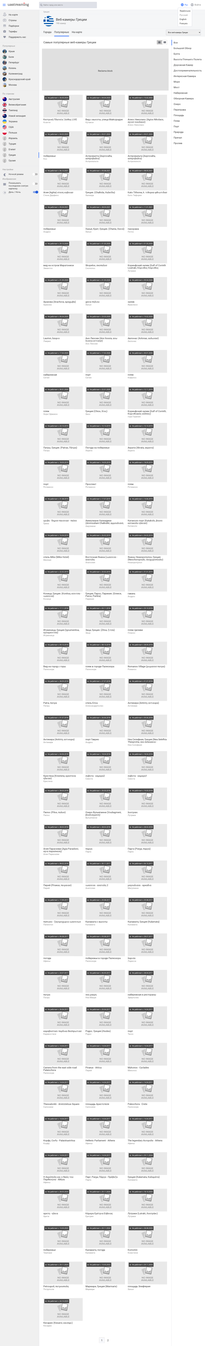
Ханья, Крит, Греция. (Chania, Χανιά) (104, 229)
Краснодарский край (19, 79)
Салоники (48, 1107)
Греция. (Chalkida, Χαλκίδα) (100, 192)
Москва (13, 85)
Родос (88, 1034)
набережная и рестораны (142, 994)
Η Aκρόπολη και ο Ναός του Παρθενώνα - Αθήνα (58, 1178)
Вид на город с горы (54, 666)
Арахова (47, 304)
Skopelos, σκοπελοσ (96, 265)
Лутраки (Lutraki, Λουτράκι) (143, 1213)
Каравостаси (49, 1034)
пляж (131, 374)
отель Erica (91, 703)
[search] (93, 5)
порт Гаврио (92, 739)
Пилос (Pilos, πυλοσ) (54, 812)
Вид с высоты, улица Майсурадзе (104, 119)
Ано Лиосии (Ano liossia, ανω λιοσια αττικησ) (101, 339)
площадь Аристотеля (97, 1104)
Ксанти (46, 122)
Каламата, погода (95, 1250)
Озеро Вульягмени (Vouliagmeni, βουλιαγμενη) (103, 813)
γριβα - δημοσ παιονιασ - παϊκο (60, 520)
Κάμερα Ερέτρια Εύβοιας (99, 1213)
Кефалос (132, 377)
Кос (45, 159)
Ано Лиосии (91, 343)
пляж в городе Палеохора (99, 666)
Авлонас (132, 341)
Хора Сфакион (50, 414)
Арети (46, 1216)
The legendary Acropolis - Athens (145, 1140)
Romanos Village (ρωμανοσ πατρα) (146, 666)
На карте (13, 14)
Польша (13, 132)
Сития (46, 377)
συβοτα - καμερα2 (95, 776)
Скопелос (90, 268)
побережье (49, 156)
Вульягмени (91, 817)
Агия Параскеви (51, 854)
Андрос (47, 232)
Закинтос (48, 268)
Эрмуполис (133, 997)
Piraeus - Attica (93, 1067)
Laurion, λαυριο (51, 338)
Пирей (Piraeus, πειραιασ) (57, 885)
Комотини (133, 1253)
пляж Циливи (135, 630)
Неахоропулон (135, 562)
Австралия (14, 99)
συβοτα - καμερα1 (137, 776)
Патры (46, 450)
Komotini (132, 1250)
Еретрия (89, 1216)
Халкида (89, 195)
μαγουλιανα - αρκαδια (139, 885)
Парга (88, 851)
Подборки (14, 26)
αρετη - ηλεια (50, 1213)
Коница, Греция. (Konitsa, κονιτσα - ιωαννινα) (62, 594)
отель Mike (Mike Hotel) (56, 557)
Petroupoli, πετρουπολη (56, 1286)
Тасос (130, 1034)
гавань (131, 593)
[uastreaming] (17, 4)
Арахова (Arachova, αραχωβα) (59, 302)
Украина (13, 121)
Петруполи (48, 1289)
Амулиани (90, 526)
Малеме (47, 560)
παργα (88, 849)
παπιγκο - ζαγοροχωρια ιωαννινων (62, 921)
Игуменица (48, 635)
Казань (12, 68)
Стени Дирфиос (51, 195)
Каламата (90, 924)
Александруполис (94, 706)
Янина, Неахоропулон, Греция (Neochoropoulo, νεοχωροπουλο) (145, 558)
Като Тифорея (135, 195)
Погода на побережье (97, 447)
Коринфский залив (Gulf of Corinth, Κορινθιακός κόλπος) (147, 412)
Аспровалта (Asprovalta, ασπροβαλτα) (98, 157)
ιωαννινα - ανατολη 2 (96, 885)
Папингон (48, 924)
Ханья (88, 232)
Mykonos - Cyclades (138, 1067)
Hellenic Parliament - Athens (100, 1140)
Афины (46, 961)
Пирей (46, 888)
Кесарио (47, 1325)
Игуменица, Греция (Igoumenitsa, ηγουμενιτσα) (61, 631)
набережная (50, 374)
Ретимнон (48, 487)
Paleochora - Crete (137, 1104)
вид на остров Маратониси (58, 265)
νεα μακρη (91, 994)
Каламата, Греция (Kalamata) (144, 921)
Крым (12, 51)
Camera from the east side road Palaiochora (60, 1068)
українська (185, 11)
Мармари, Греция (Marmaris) (101, 1286)
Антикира (132, 706)
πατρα (46, 994)
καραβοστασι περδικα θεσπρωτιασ (62, 1031)
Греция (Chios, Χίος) (96, 411)
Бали (11, 57)
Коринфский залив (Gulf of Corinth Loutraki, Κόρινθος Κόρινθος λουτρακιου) (147, 266)
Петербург (14, 62)
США (11, 127)
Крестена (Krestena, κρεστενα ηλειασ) (59, 777)
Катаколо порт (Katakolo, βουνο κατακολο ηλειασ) (145, 521)
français (184, 23)
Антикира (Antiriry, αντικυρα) (143, 703)
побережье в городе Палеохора (103, 958)
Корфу (46, 1143)
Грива (46, 523)
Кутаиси (89, 122)
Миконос (132, 1070)
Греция (12, 155)
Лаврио (47, 341)
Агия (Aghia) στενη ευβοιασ (58, 192)
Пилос (46, 815)
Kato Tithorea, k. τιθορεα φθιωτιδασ (147, 192)
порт (88, 374)
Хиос (87, 414)
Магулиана (133, 888)
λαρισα (131, 958)
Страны (13, 20)
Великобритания (17, 104)
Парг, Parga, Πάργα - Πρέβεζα (101, 1177)
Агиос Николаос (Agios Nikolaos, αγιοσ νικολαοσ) (146, 120)
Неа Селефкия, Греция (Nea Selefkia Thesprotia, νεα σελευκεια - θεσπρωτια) (147, 740)
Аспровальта (91, 161)
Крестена (47, 781)
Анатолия (90, 562)
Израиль (13, 138)
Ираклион (133, 304)
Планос (131, 633)
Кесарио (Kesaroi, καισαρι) (58, 1323)
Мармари (90, 1289)
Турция (12, 144)
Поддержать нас (17, 37)
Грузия (12, 160)
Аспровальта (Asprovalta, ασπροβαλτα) (141, 157)
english (183, 19)
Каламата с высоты (96, 921)
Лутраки (132, 271)
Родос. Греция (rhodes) (98, 1031)
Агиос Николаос (136, 125)
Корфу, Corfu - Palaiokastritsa (59, 1140)
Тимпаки (47, 1253)
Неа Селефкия (135, 745)
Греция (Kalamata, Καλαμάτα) (144, 1177)
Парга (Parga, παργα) (139, 849)
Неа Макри (90, 997)
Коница (47, 599)
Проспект (90, 484)
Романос (132, 669)
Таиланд (13, 110)
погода (47, 958)
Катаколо (132, 526)
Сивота (89, 779)
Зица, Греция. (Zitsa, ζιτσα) (100, 630)
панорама (133, 229)
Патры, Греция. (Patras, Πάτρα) (60, 447)
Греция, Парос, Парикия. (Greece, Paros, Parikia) (103, 594)
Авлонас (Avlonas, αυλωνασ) (143, 338)
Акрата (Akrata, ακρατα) (141, 447)
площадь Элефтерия (139, 1286)
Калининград (15, 73)
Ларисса (132, 961)
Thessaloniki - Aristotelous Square (61, 1104)
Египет (12, 149)
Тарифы (13, 31)
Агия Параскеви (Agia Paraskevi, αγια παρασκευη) (61, 850)
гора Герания (134, 416)
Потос (131, 232)
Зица (87, 633)
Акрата (88, 450)
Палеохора (48, 669)
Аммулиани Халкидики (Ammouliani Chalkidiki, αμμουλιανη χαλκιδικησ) (104, 521)
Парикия (89, 599)
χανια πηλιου (92, 302)
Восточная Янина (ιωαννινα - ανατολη (101, 558)
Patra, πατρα (50, 703)
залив (131, 302)
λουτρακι (133, 812)
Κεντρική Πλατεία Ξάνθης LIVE (60, 119)
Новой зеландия (17, 116)
